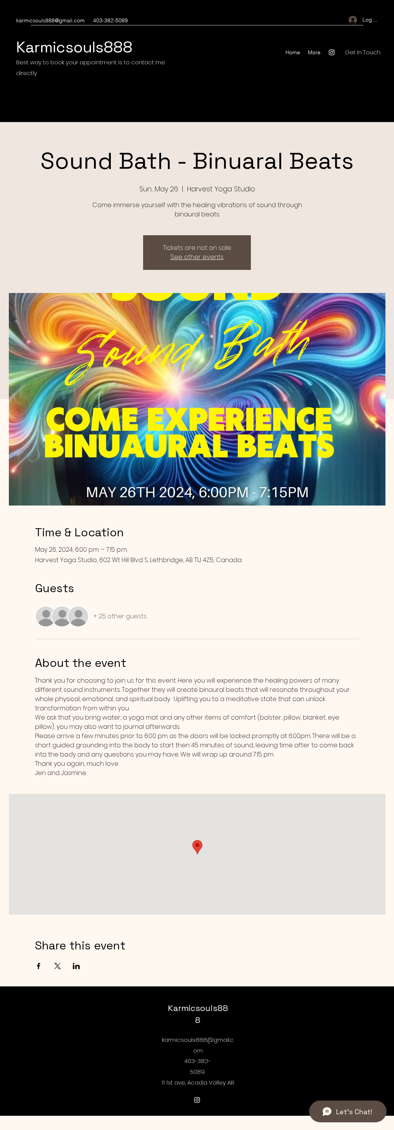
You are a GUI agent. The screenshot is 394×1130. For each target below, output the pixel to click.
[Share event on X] (57, 966)
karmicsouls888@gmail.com (50, 20)
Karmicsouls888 (74, 47)
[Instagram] (332, 52)
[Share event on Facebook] (38, 966)
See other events (197, 257)
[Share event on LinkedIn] (76, 966)
